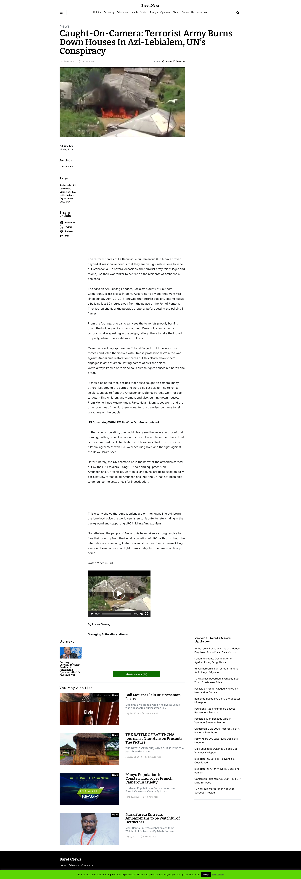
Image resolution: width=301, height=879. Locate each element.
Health (134, 12)
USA (68, 201)
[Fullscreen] (146, 613)
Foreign (154, 12)
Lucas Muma (66, 166)
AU (74, 185)
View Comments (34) (136, 674)
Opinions (165, 12)
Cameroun (65, 191)
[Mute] (141, 613)
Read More (218, 874)
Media (107, 695)
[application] (119, 593)
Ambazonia (65, 185)
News (65, 26)
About (176, 12)
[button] (119, 593)
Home (63, 865)
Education (122, 12)
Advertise (201, 12)
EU (73, 191)
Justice (97, 695)
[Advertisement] (113, 157)
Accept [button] (206, 875)
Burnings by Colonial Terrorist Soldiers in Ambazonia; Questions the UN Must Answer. (70, 668)
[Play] (91, 613)
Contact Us (188, 12)
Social (143, 12)
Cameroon (65, 188)
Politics (97, 12)
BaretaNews (150, 5)
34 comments (69, 61)
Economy (109, 12)
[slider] (116, 614)
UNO (62, 201)
